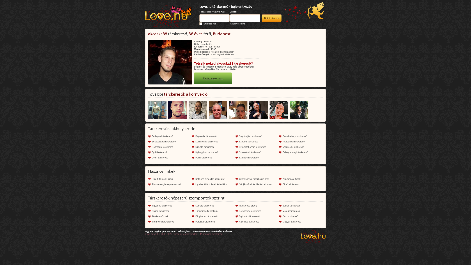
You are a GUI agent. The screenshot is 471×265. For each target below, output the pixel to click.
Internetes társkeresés (163, 221)
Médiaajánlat (184, 231)
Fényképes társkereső (206, 216)
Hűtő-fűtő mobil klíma (162, 179)
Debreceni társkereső (162, 147)
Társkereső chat (160, 216)
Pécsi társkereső (203, 157)
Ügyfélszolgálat (153, 231)
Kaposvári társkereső (206, 136)
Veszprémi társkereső (293, 147)
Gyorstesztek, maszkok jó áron (254, 179)
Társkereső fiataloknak (206, 211)
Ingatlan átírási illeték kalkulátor (211, 184)
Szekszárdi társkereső (250, 152)
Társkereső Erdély (248, 205)
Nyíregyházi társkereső (206, 152)
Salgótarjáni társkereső (250, 136)
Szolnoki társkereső (249, 157)
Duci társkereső (290, 216)
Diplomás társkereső (249, 216)
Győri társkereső (160, 157)
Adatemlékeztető (237, 24)
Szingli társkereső (291, 205)
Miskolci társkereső (205, 147)
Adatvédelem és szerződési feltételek (212, 231)
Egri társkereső (159, 152)
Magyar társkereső (292, 221)
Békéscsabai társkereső (164, 141)
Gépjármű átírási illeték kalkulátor (255, 184)
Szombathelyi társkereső (295, 136)
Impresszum (169, 231)
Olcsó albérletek (291, 184)
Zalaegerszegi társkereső (295, 152)
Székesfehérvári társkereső (252, 147)
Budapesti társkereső (162, 136)
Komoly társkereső (204, 205)
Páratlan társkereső (205, 221)
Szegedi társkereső (248, 141)
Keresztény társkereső (250, 211)
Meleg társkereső (291, 211)
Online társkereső (160, 211)
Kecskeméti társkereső (206, 141)
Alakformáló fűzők (291, 179)
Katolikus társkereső (249, 221)
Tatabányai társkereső (294, 141)
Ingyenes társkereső (162, 205)
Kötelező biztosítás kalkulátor (209, 179)
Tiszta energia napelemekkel (166, 184)
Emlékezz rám (209, 24)
